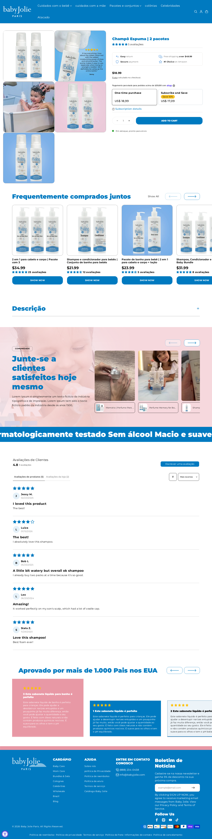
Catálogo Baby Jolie (95, 791)
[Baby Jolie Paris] (17, 11)
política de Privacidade (97, 771)
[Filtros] (173, 477)
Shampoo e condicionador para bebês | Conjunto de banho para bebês (92, 261)
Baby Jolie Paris (30, 826)
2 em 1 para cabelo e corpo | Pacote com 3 (35, 261)
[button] (120, 44)
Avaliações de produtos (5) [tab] (29, 476)
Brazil (56, 796)
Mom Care (59, 771)
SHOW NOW (37, 280)
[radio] (134, 97)
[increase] (129, 121)
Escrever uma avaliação (179, 463)
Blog (56, 801)
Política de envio (94, 781)
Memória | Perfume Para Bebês (120, 407)
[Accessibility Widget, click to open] (5, 833)
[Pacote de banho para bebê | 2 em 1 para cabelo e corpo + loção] (147, 230)
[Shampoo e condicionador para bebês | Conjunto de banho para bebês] (92, 230)
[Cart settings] (206, 11)
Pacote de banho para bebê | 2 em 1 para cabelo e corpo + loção (145, 261)
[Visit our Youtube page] (170, 820)
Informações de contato (138, 834)
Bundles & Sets (61, 776)
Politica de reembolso (96, 776)
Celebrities (59, 786)
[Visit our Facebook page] (157, 820)
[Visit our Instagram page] (163, 820)
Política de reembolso (41, 834)
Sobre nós (90, 766)
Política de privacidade (69, 834)
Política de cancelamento (168, 834)
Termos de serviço (94, 786)
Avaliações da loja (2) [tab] (57, 476)
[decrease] (117, 121)
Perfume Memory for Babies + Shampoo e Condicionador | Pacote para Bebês (163, 407)
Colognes (58, 781)
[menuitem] (55, 6)
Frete (114, 78)
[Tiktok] (177, 820)
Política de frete (114, 834)
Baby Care (59, 766)
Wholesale (59, 791)
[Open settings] (195, 11)
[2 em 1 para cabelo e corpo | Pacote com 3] (37, 230)
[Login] (201, 11)
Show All (153, 196)
